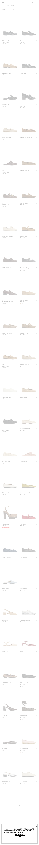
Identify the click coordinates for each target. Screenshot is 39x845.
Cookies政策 (21, 832)
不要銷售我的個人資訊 (20, 835)
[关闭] (36, 826)
